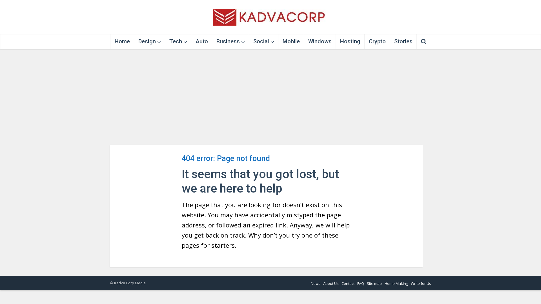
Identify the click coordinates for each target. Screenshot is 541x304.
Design (147, 41)
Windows (320, 41)
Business (228, 41)
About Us (331, 283)
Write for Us (421, 283)
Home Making (396, 283)
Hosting (350, 41)
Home (122, 41)
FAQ (360, 283)
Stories (403, 41)
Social (261, 41)
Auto (202, 41)
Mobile (291, 41)
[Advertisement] (270, 97)
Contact (348, 283)
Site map (374, 283)
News (315, 283)
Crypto (377, 41)
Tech (175, 41)
